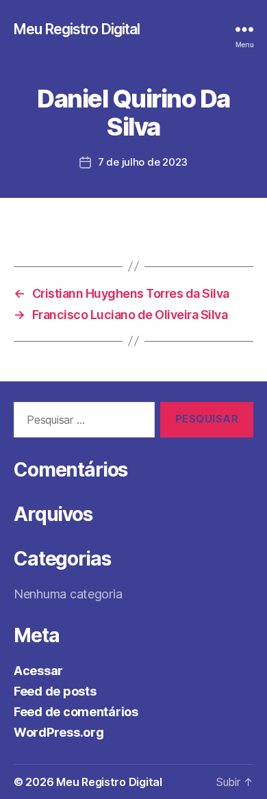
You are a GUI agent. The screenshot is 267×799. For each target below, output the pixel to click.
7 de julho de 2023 (143, 161)
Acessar (38, 670)
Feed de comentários (76, 712)
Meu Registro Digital (77, 29)
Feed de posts (55, 691)
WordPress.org (59, 732)
